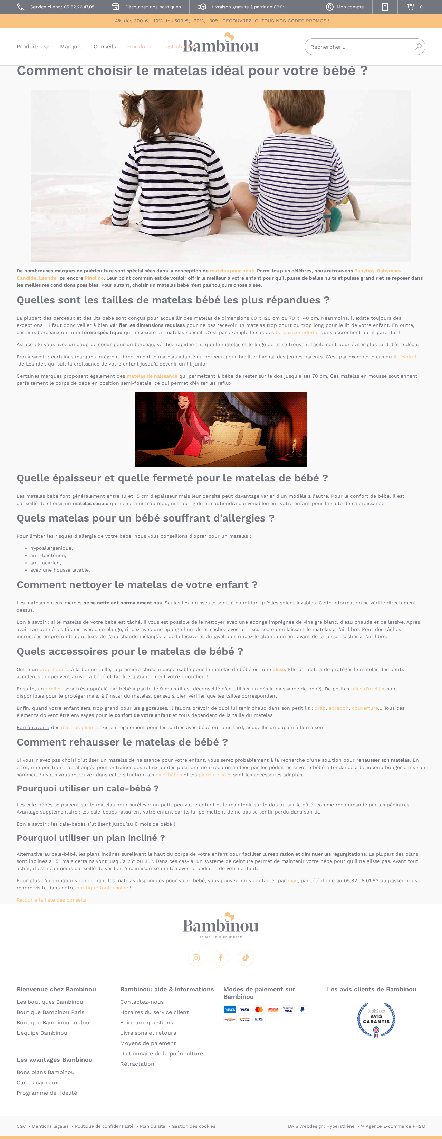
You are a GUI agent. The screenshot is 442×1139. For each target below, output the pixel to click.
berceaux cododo (296, 332)
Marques (71, 46)
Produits (28, 46)
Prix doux (139, 46)
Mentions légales (50, 1126)
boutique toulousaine (102, 887)
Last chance (178, 46)
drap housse (54, 669)
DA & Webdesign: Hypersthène (321, 1126)
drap (320, 708)
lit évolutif (406, 356)
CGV (21, 1126)
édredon (339, 708)
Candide (26, 278)
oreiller (54, 688)
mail (293, 880)
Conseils (105, 46)
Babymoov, (390, 270)
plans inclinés (215, 774)
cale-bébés (169, 774)
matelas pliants (79, 727)
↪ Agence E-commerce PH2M (393, 1126)
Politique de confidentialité (104, 1126)
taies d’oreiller (368, 688)
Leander (48, 278)
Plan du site (152, 1126)
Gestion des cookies (193, 1126)
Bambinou (221, 45)
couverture (365, 708)
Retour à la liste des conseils (51, 900)
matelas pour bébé (232, 270)
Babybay (364, 270)
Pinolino (94, 278)
